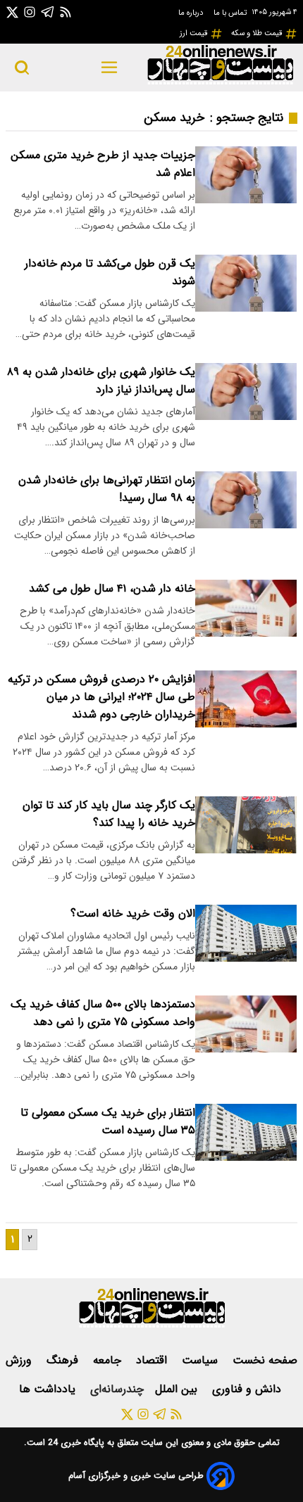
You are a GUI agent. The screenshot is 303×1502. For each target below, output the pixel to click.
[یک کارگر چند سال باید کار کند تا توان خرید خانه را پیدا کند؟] (246, 824)
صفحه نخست (265, 1360)
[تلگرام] (48, 11)
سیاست (201, 1360)
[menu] (109, 67)
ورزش (20, 1360)
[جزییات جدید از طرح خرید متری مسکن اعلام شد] (246, 174)
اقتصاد (153, 1360)
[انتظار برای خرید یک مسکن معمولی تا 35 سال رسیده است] (246, 1132)
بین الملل (178, 1389)
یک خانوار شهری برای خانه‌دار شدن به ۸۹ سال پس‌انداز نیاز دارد (101, 380)
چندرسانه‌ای (117, 1389)
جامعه (109, 1360)
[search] (22, 67)
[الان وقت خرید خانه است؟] (246, 933)
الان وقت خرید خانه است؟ (132, 913)
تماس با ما (231, 12)
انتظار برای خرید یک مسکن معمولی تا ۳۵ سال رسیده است (107, 1121)
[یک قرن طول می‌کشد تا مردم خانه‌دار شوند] (246, 283)
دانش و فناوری (248, 1389)
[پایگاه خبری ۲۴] (219, 82)
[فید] (65, 11)
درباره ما (191, 12)
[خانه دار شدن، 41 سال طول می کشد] (246, 608)
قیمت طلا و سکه (258, 33)
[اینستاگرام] (29, 11)
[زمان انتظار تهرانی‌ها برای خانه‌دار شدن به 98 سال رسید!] (246, 499)
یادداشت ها (49, 1389)
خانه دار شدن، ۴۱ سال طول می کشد (112, 588)
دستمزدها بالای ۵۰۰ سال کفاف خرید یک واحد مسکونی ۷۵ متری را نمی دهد (103, 1013)
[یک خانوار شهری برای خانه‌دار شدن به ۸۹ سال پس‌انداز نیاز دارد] (246, 391)
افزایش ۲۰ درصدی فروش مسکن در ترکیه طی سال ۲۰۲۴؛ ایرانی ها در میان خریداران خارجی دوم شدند (101, 696)
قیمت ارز (195, 33)
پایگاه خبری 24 (74, 1443)
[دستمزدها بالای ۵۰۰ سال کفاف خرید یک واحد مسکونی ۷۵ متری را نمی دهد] (246, 1023)
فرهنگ (64, 1360)
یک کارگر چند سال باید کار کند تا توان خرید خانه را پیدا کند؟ (109, 814)
